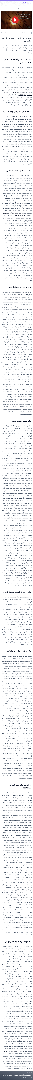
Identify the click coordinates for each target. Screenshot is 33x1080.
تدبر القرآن (20, 9)
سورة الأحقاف (13, 9)
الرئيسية (25, 9)
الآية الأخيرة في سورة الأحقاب (13, 1051)
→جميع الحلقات (25, 33)
